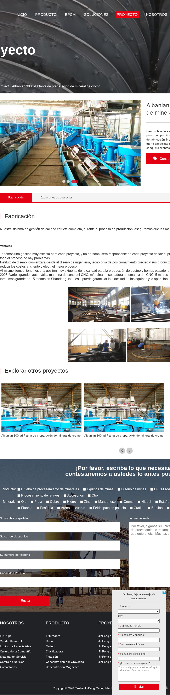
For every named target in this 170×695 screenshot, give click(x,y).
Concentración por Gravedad (65, 661)
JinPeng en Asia (108, 646)
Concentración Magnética (62, 667)
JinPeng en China (110, 651)
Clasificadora (54, 651)
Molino (50, 646)
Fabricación (16, 197)
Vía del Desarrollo (11, 641)
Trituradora (53, 635)
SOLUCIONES (96, 14)
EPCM (70, 14)
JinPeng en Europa (111, 656)
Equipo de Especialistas (15, 646)
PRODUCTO (46, 14)
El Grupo (6, 635)
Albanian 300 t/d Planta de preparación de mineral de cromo (56, 86)
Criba (49, 641)
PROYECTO (127, 14)
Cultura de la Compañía (15, 651)
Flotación (52, 656)
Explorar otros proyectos (56, 197)
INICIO (21, 14)
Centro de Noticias (12, 661)
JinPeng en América (111, 641)
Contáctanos (8, 667)
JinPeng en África (109, 635)
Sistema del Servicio (13, 656)
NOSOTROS (156, 14)
